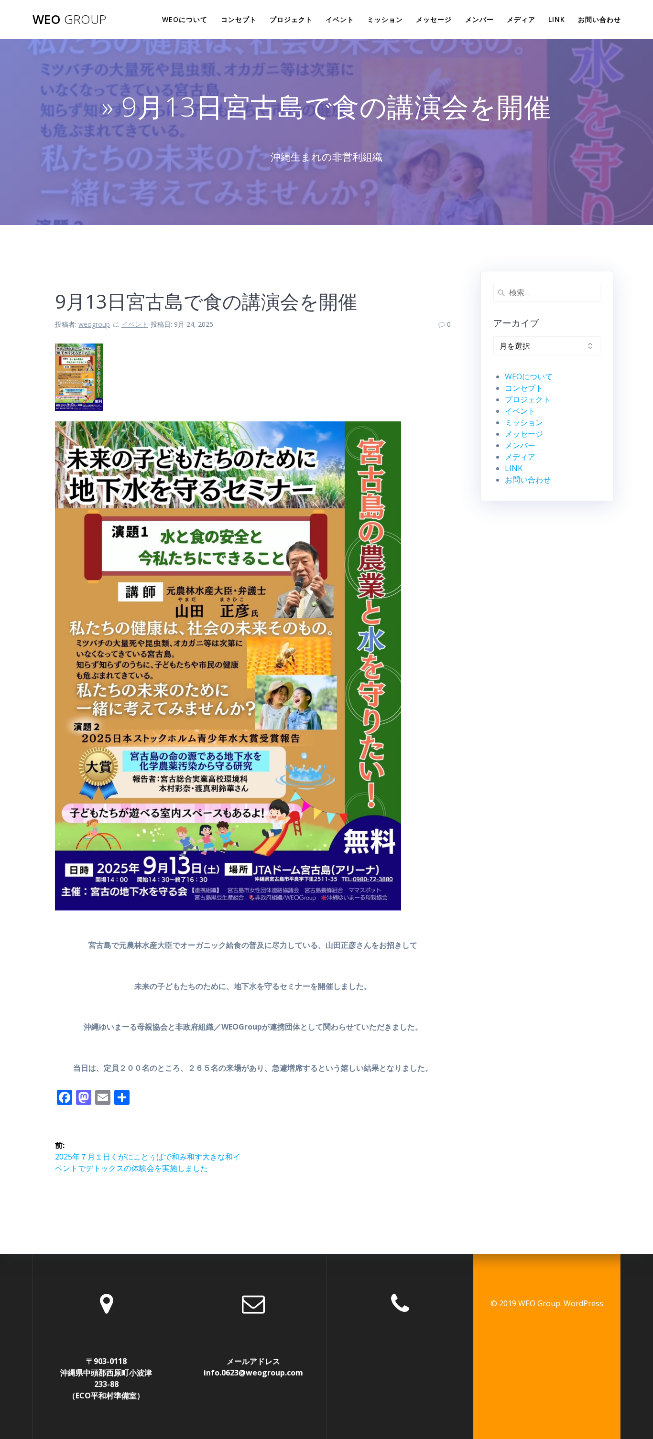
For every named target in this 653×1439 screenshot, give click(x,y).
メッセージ (434, 19)
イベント (340, 19)
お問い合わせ (599, 19)
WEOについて (184, 19)
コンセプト (239, 19)
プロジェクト (291, 19)
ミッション (385, 19)
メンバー (479, 19)
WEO (69, 19)
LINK (556, 19)
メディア (521, 19)
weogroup (94, 324)
